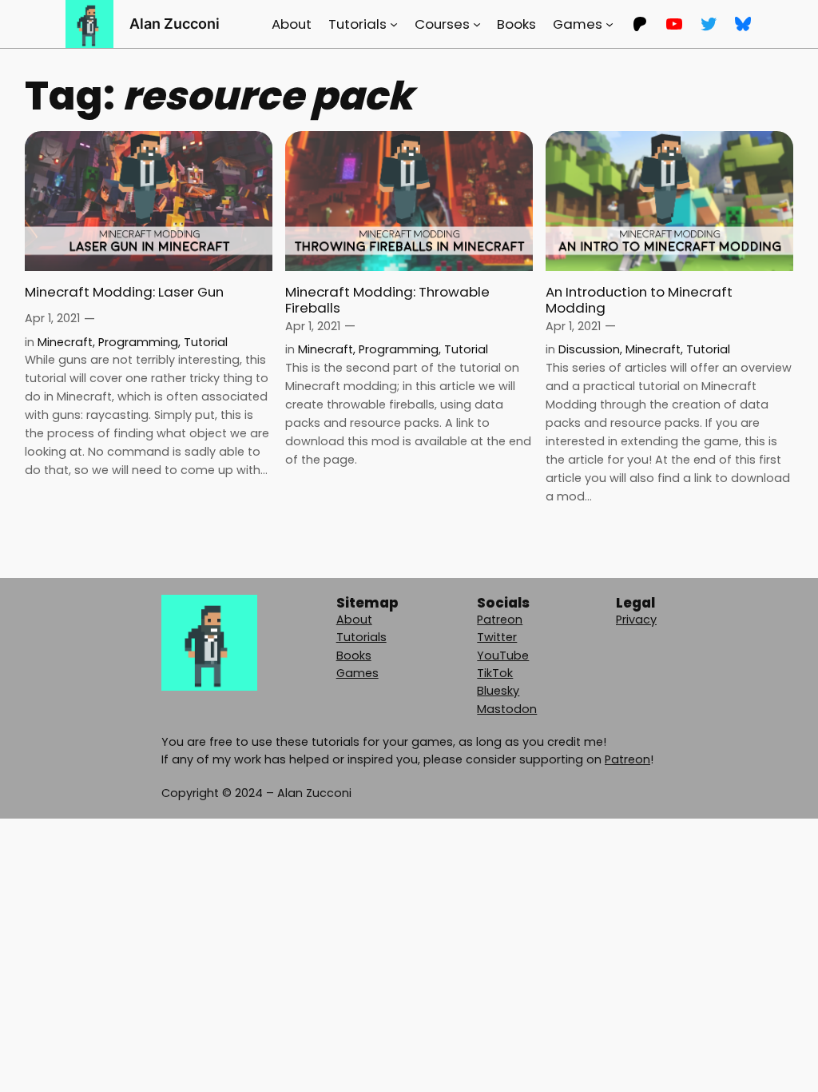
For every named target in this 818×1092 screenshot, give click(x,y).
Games (357, 673)
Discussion (589, 349)
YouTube (503, 656)
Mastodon (507, 709)
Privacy (636, 620)
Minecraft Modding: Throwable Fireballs (387, 300)
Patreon (499, 620)
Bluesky (498, 691)
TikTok (495, 673)
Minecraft (65, 342)
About (354, 620)
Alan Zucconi (174, 23)
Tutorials (361, 637)
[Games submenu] (610, 24)
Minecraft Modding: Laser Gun (124, 292)
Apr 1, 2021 (52, 318)
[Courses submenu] (477, 24)
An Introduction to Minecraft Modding (639, 300)
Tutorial (206, 342)
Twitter (497, 637)
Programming (138, 342)
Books (353, 656)
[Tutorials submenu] (394, 24)
